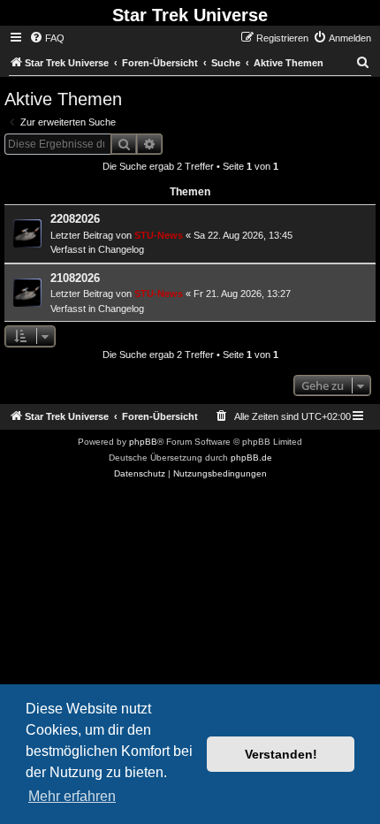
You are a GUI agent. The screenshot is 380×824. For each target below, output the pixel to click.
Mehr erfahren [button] (72, 796)
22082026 (75, 218)
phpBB (143, 441)
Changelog (121, 249)
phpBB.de (251, 457)
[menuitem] (47, 38)
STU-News (158, 235)
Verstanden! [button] (281, 754)
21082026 (75, 278)
